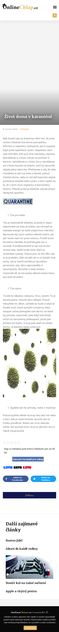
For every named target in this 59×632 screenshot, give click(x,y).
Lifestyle (24, 129)
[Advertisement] (29, 51)
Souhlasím (30, 628)
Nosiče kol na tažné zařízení (26, 583)
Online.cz (21, 612)
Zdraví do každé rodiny (22, 548)
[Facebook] (55, 15)
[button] (55, 7)
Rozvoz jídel (14, 540)
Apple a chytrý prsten (21, 591)
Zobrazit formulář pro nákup (28, 459)
